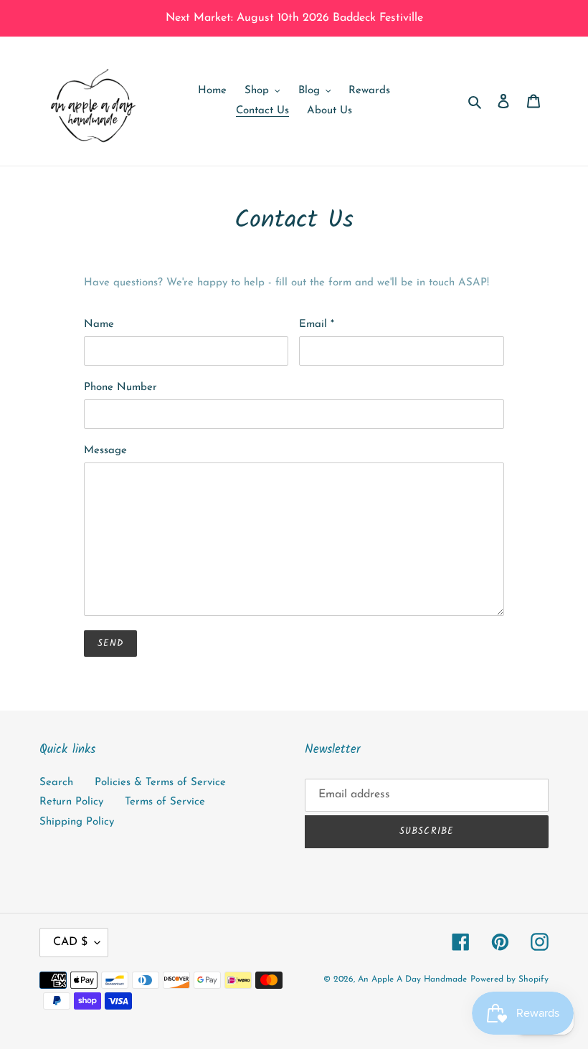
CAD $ (70, 942)
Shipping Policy (76, 822)
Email (316, 324)
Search (56, 782)
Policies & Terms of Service (160, 782)
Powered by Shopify (509, 979)
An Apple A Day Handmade (412, 979)
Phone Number (120, 387)
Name (99, 324)
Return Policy (71, 802)
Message (105, 450)
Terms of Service (165, 802)
